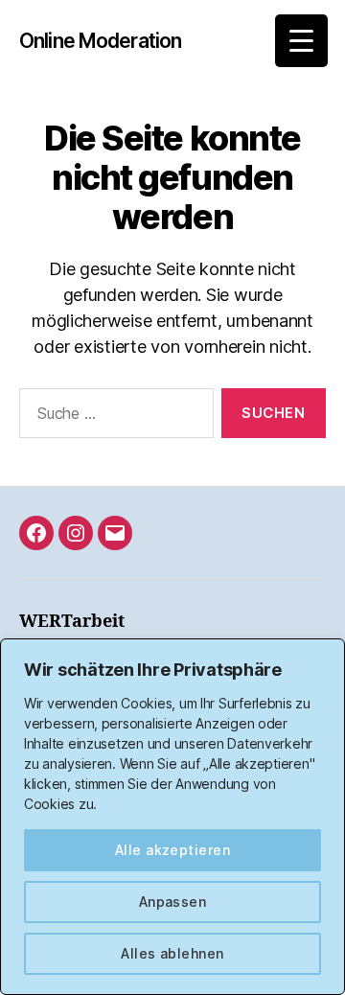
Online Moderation (100, 41)
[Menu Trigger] (301, 40)
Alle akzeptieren (172, 850)
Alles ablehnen (172, 953)
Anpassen (173, 901)
